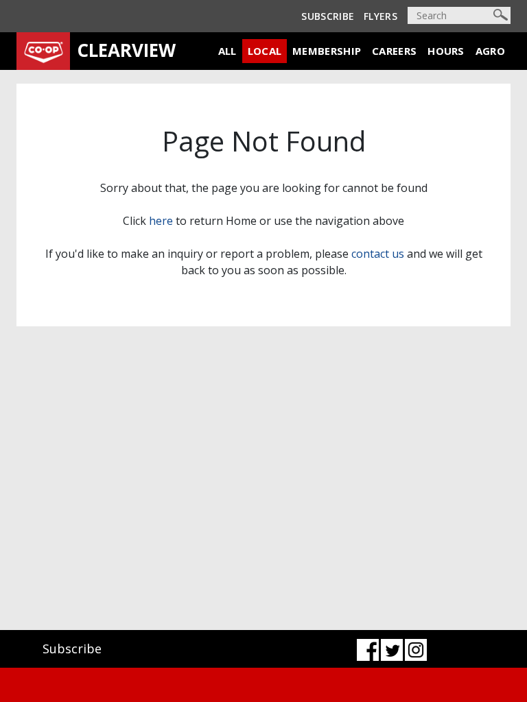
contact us (377, 253)
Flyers (380, 16)
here (161, 220)
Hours (446, 51)
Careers (394, 51)
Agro (490, 51)
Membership (326, 51)
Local (265, 51)
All (227, 51)
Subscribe (327, 16)
